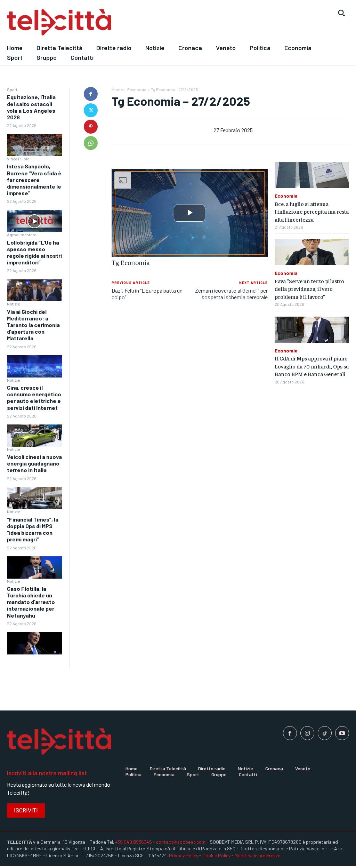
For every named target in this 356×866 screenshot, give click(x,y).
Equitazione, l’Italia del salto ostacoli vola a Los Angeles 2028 (31, 107)
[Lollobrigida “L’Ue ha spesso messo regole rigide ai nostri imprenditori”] (34, 290)
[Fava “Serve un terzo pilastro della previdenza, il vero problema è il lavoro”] (312, 252)
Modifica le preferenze (257, 855)
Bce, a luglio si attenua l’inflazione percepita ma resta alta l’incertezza (312, 211)
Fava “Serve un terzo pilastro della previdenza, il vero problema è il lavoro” (309, 288)
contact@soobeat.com (180, 842)
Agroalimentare (21, 234)
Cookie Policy (216, 855)
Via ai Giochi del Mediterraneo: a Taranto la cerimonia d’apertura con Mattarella (33, 325)
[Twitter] (91, 110)
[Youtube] (342, 733)
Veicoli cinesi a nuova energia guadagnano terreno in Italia (34, 463)
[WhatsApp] (91, 143)
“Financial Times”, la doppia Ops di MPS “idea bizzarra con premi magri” (32, 529)
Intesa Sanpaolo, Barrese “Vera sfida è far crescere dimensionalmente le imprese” (34, 179)
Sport (12, 89)
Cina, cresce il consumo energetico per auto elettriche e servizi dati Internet (34, 397)
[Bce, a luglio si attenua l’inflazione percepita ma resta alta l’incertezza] (312, 175)
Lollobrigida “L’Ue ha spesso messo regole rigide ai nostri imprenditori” (34, 252)
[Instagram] (307, 733)
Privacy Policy (183, 855)
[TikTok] (325, 733)
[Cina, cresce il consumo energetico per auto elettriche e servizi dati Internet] (34, 435)
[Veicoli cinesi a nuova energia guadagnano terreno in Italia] (34, 498)
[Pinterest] (91, 127)
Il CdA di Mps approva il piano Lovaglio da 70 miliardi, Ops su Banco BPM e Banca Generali (312, 366)
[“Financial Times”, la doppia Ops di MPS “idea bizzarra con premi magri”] (34, 567)
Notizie (13, 303)
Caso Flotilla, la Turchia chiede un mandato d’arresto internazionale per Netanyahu (31, 602)
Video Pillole (18, 158)
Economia (136, 89)
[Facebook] (91, 94)
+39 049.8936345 (133, 842)
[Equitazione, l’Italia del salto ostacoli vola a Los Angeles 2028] (34, 145)
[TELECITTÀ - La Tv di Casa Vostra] (133, 22)
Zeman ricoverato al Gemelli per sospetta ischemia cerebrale (231, 293)
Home (117, 89)
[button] (341, 13)
